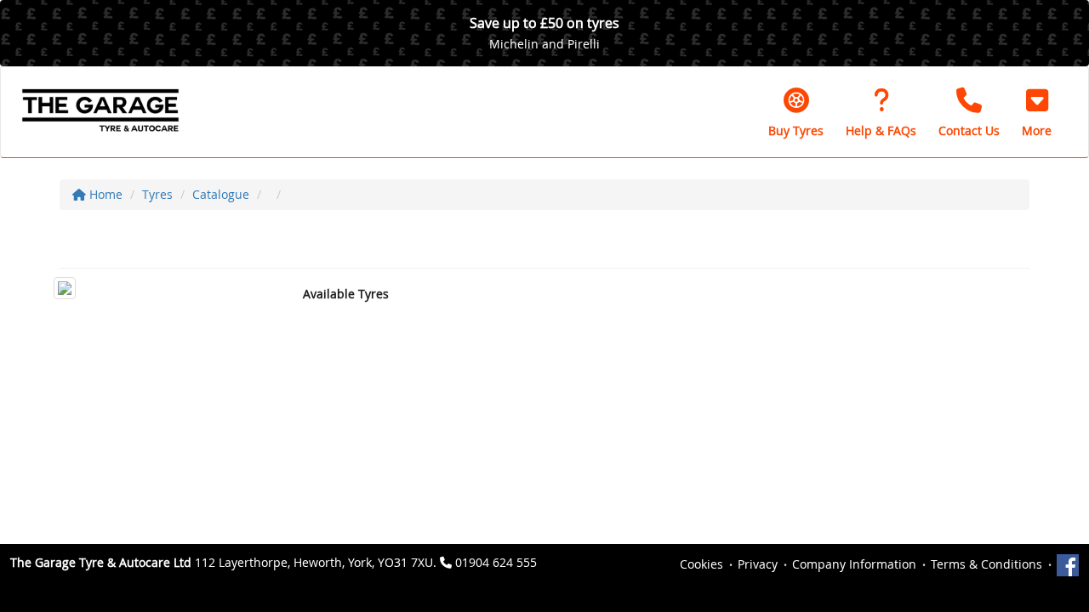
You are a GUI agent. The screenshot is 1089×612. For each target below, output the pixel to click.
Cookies (701, 564)
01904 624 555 (496, 562)
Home (104, 194)
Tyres (157, 194)
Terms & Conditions (986, 564)
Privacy (758, 564)
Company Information (854, 564)
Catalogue (220, 194)
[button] (1037, 112)
